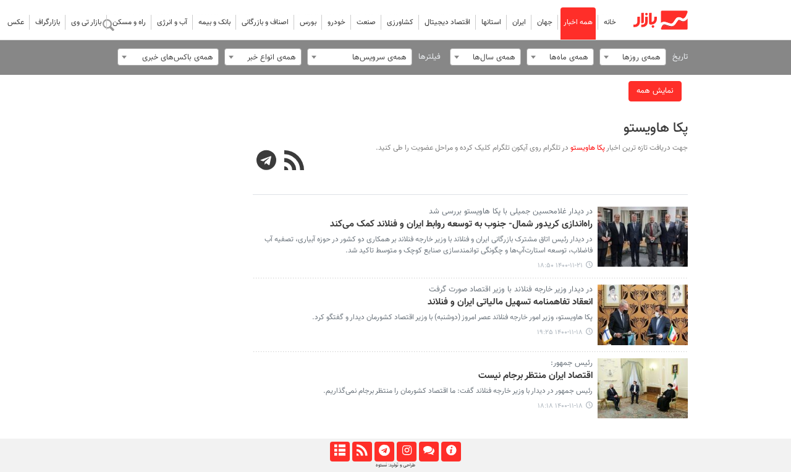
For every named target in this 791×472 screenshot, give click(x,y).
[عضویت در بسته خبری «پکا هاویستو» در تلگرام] (267, 162)
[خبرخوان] (362, 451)
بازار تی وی (86, 22)
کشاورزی (400, 22)
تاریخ (680, 57)
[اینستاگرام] (406, 451)
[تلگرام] (384, 451)
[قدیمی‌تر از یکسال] (643, 237)
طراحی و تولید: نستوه (395, 465)
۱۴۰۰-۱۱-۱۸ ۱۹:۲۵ (560, 332)
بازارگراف (47, 22)
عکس (15, 22)
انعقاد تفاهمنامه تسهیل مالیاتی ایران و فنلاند (510, 302)
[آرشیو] (339, 451)
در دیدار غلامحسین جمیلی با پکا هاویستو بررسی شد (511, 211)
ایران (519, 22)
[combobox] (632, 57)
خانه (610, 22)
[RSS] (294, 162)
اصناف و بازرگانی (265, 22)
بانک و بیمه (214, 22)
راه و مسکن (129, 22)
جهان (544, 22)
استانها (491, 22)
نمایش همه (655, 91)
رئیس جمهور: (572, 363)
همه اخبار (578, 22)
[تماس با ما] (428, 451)
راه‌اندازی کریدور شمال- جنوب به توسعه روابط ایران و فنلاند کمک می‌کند (461, 224)
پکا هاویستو (656, 128)
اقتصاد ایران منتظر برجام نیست (535, 376)
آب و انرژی (172, 22)
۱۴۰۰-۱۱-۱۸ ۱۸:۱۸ (560, 406)
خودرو (336, 22)
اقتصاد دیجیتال (447, 22)
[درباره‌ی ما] (451, 451)
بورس (308, 22)
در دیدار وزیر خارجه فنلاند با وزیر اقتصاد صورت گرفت (511, 289)
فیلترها (429, 57)
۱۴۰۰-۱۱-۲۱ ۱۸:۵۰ (560, 265)
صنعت (366, 22)
